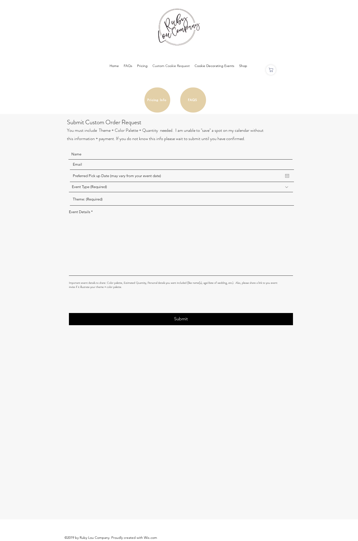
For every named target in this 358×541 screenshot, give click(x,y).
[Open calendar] (287, 176)
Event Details (79, 212)
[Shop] (271, 70)
